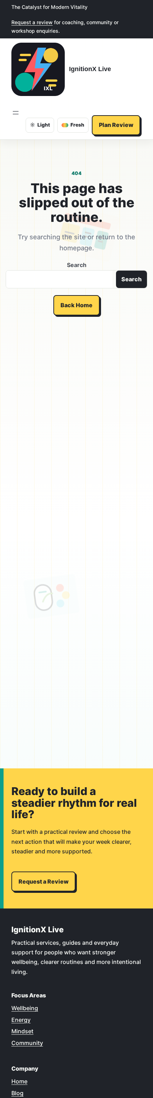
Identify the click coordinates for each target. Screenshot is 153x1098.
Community (27, 1042)
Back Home (76, 305)
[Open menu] (15, 112)
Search (76, 264)
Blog (17, 1093)
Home (19, 1081)
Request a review (32, 22)
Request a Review (44, 881)
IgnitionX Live (90, 69)
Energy (21, 1019)
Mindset (22, 1031)
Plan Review (116, 124)
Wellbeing (24, 1008)
